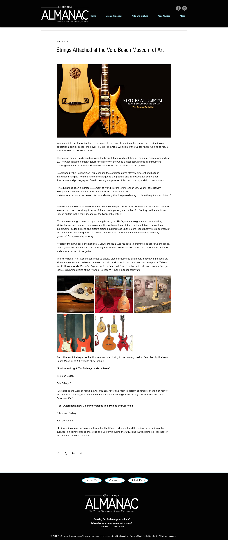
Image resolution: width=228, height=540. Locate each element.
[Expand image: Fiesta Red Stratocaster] (75, 333)
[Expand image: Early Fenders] (152, 294)
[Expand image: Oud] (75, 294)
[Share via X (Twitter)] (65, 453)
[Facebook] (178, 8)
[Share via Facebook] (58, 453)
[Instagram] (184, 8)
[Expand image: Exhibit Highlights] (114, 333)
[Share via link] (80, 453)
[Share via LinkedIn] (73, 453)
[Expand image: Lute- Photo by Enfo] (114, 294)
